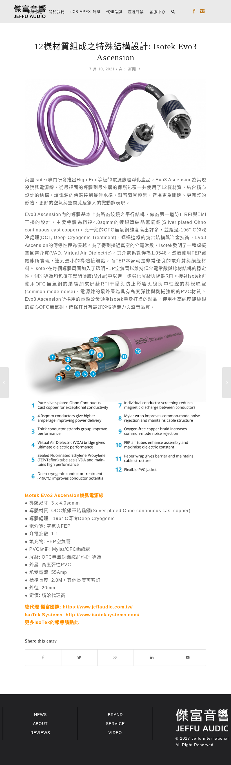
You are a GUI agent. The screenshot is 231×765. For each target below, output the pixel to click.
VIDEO (115, 732)
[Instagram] (202, 11)
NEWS (40, 714)
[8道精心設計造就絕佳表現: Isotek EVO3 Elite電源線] (226, 382)
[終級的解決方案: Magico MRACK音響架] (4, 382)
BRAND (115, 714)
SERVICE (115, 723)
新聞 (132, 69)
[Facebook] (194, 11)
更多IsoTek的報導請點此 (52, 622)
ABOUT (40, 723)
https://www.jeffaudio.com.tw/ (98, 606)
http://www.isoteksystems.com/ (102, 614)
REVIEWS (40, 732)
